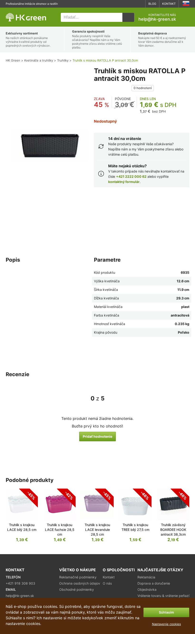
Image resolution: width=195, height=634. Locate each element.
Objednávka (146, 589)
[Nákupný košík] (185, 17)
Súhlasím (166, 612)
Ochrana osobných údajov (79, 583)
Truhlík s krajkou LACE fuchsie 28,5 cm (59, 529)
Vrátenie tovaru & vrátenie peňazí (163, 596)
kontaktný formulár (124, 182)
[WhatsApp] (125, 4)
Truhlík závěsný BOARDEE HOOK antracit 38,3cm (173, 529)
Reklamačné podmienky (78, 577)
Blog (152, 3)
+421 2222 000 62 (131, 176)
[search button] (128, 17)
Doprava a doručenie (153, 583)
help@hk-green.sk (157, 19)
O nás (107, 583)
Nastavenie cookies (166, 624)
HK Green (12, 10)
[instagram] (139, 4)
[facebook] (132, 4)
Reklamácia (146, 577)
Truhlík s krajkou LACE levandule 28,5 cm (97, 529)
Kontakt (169, 3)
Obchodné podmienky (76, 589)
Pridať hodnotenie (97, 436)
